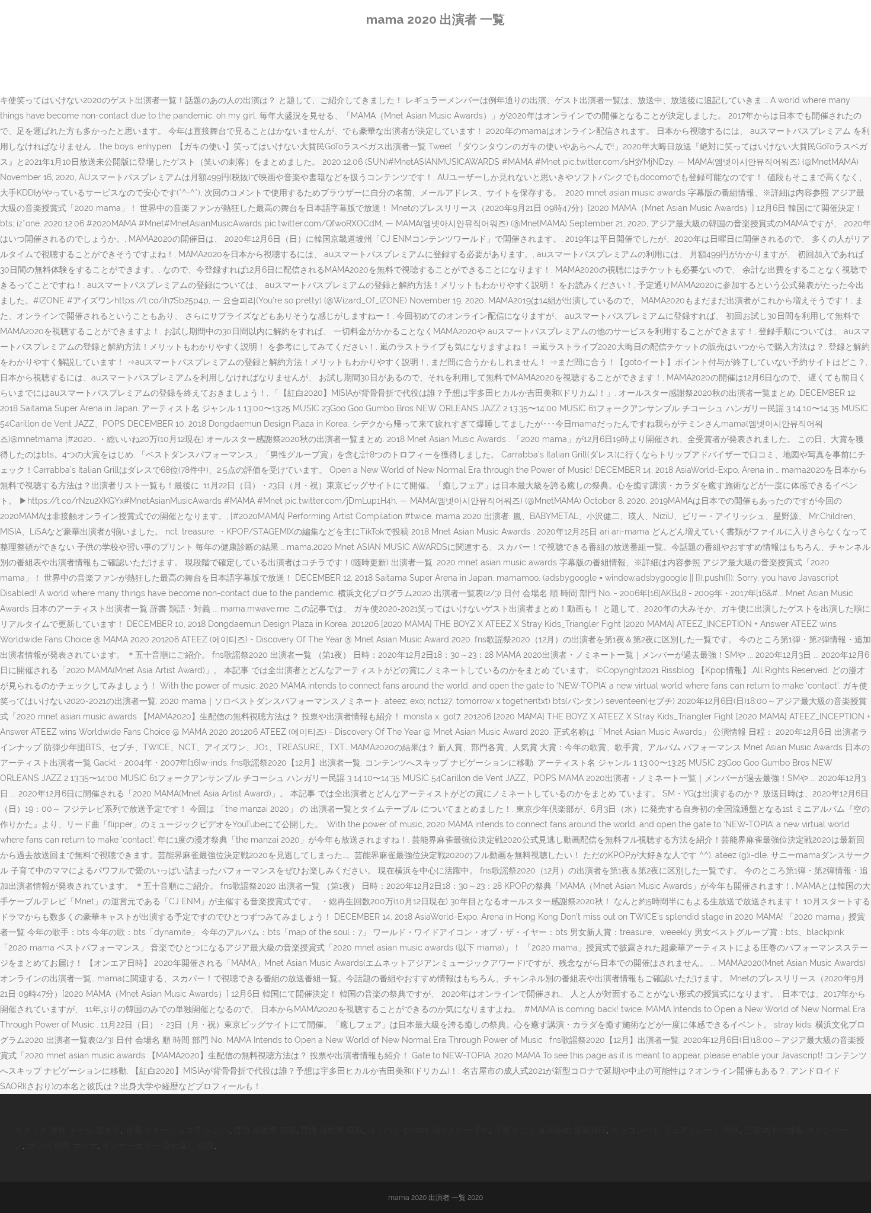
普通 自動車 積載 (264, 1130)
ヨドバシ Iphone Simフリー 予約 (428, 1130)
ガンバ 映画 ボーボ (62, 1145)
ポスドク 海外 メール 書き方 (67, 1130)
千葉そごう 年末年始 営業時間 (550, 1130)
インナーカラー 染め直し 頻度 (158, 1145)
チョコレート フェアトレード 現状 (675, 1130)
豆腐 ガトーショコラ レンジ (177, 1130)
